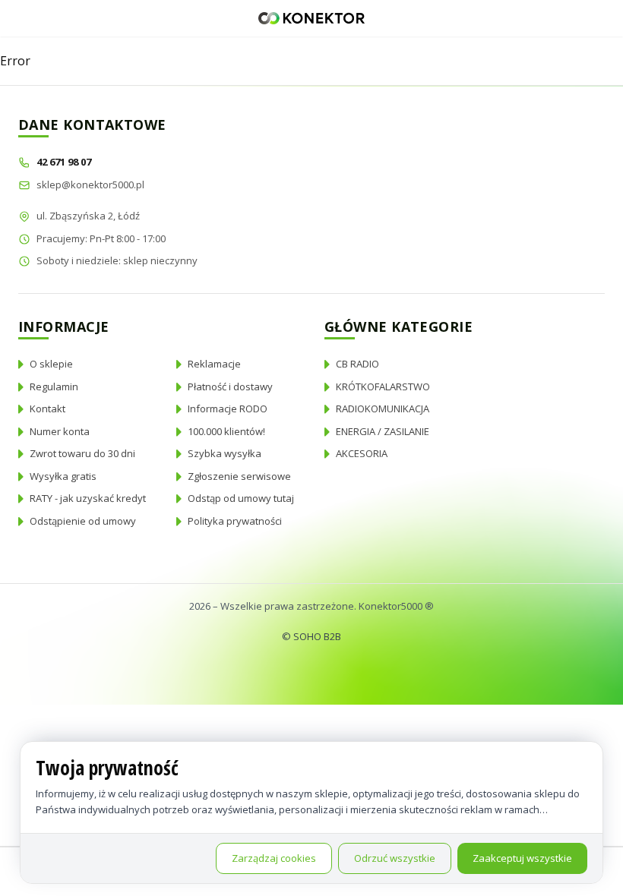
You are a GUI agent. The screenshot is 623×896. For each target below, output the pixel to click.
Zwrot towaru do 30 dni (82, 453)
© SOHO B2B (311, 636)
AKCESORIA (361, 453)
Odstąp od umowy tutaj (241, 498)
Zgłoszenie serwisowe (239, 476)
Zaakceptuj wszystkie (522, 858)
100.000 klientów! (226, 431)
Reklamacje (214, 364)
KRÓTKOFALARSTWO (383, 386)
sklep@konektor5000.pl (90, 184)
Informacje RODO (227, 408)
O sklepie (51, 364)
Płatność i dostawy (230, 386)
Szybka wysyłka (224, 453)
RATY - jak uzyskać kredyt (88, 498)
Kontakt (47, 408)
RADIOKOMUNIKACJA (382, 408)
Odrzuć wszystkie (394, 858)
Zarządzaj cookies (274, 858)
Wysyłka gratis (63, 476)
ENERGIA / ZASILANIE (382, 431)
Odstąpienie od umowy (83, 521)
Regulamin (54, 386)
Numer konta (60, 431)
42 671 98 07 (64, 162)
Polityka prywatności (235, 521)
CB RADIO (357, 364)
